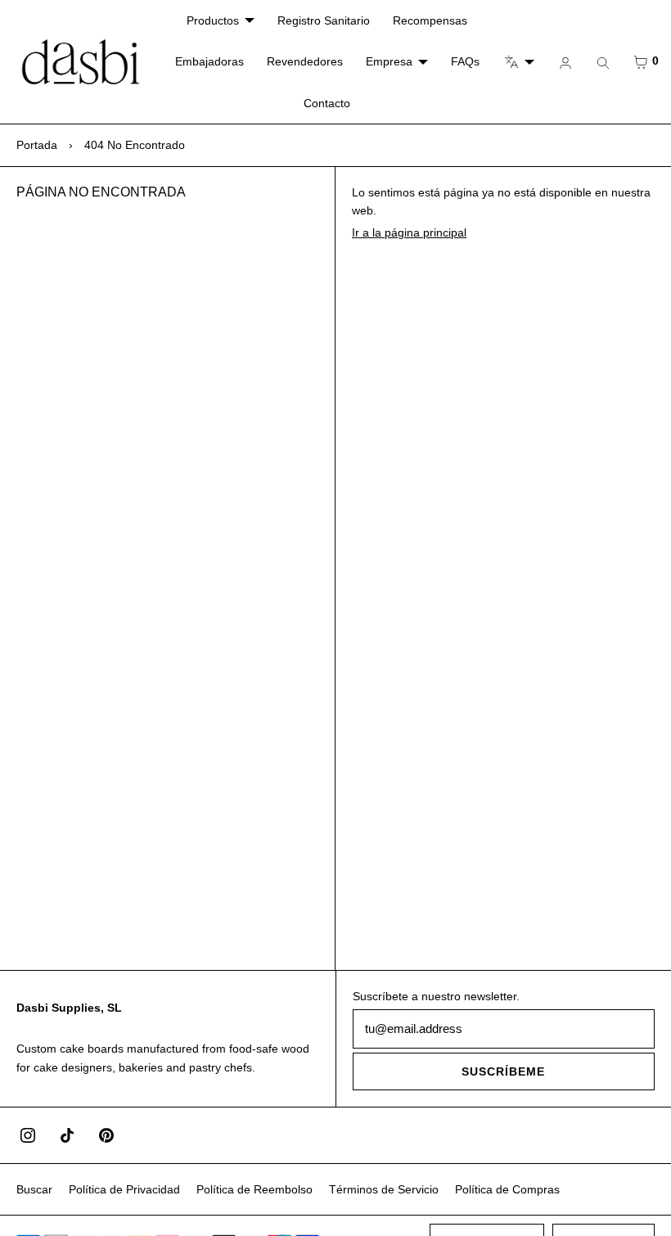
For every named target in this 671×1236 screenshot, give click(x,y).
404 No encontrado (134, 144)
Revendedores (305, 61)
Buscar (34, 1189)
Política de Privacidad (124, 1189)
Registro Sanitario (323, 20)
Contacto (327, 103)
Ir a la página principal (409, 232)
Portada (36, 144)
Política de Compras (507, 1189)
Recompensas (430, 20)
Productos (213, 20)
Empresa (389, 61)
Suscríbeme (503, 1071)
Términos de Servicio (384, 1189)
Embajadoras (209, 61)
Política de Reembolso (254, 1189)
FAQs (465, 61)
